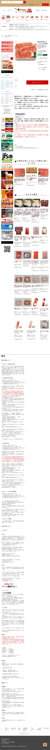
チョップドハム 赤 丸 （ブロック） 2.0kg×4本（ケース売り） (44, 309)
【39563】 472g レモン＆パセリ (44, 286)
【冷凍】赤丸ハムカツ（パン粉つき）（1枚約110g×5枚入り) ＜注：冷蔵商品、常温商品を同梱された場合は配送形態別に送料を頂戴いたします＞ (27, 212)
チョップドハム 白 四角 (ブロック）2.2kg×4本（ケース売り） (31, 331)
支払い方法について (7, 729)
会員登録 (32, 4)
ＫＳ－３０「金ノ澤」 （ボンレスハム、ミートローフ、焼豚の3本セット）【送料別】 (31, 177)
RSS (45, 728)
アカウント (25, 4)
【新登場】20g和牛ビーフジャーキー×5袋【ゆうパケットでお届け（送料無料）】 (18, 238)
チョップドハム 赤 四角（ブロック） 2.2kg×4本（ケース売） (18, 331)
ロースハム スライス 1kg (44, 237)
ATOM (47, 728)
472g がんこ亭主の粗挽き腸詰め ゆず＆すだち (36, 286)
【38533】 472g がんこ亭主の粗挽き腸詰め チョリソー (27, 286)
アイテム (46, 4)
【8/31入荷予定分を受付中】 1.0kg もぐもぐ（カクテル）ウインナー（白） (44, 263)
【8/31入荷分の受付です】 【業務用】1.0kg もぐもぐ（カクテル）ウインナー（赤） (36, 263)
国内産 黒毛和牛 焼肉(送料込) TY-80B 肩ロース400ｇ (19, 181)
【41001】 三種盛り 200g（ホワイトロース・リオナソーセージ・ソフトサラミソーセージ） (27, 263)
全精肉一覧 (7, 36)
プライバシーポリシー (32, 729)
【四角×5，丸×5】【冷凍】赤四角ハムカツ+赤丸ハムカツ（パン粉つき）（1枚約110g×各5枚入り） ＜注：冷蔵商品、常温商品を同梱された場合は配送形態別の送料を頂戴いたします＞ (36, 213)
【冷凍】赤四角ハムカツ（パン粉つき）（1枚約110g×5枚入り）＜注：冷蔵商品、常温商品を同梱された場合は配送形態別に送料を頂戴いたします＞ (18, 212)
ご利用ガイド (38, 10)
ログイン (38, 4)
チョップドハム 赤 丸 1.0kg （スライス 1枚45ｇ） (44, 331)
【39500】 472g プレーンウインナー (27, 309)
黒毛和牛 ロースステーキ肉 (12, 35)
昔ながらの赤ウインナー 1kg (18, 262)
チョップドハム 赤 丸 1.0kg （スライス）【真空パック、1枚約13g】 (27, 238)
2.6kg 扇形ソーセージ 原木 (36, 309)
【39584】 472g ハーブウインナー (18, 309)
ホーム (4, 10)
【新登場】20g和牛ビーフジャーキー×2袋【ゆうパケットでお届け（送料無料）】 (44, 211)
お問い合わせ (44, 10)
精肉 (6, 35)
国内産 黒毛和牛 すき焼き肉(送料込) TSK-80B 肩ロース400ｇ (43, 180)
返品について (34, 89)
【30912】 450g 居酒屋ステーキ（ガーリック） (36, 237)
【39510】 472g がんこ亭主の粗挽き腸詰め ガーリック (18, 286)
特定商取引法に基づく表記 (43, 89)
